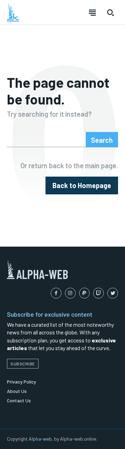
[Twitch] (98, 293)
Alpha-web (40, 439)
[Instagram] (70, 293)
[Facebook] (56, 293)
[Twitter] (112, 293)
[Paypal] (84, 293)
